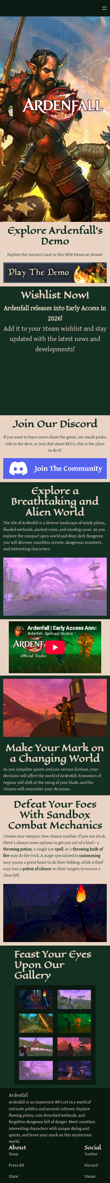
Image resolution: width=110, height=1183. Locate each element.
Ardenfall (18, 1094)
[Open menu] (104, 8)
